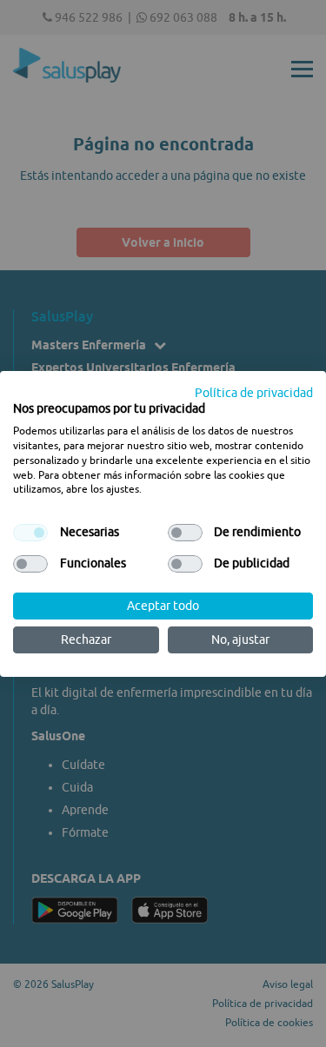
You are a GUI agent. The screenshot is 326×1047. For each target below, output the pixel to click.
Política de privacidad (254, 392)
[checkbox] (30, 532)
